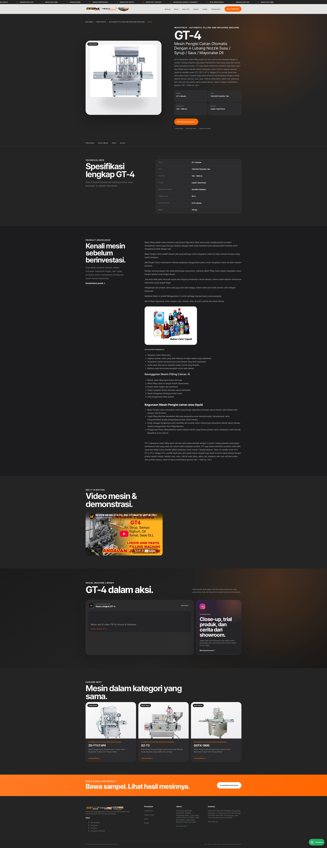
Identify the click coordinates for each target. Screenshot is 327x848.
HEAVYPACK (101, 22)
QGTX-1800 (201, 745)
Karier (146, 819)
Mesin (176, 9)
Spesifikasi (90, 143)
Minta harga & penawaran (186, 122)
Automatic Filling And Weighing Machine (127, 22)
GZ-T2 (145, 745)
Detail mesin (103, 143)
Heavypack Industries (98, 831)
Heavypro (94, 828)
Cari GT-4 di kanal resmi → (99, 629)
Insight (205, 9)
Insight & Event (149, 815)
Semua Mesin (95, 822)
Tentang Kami (215, 9)
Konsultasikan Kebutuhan (229, 785)
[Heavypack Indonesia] (108, 9)
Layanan (196, 9)
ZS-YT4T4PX (97, 745)
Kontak (146, 823)
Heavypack (94, 825)
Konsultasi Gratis (233, 9)
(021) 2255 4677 (181, 826)
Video (114, 143)
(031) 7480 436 (213, 822)
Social (122, 143)
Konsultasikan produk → (95, 283)
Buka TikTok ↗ (185, 605)
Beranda (167, 9)
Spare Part (185, 9)
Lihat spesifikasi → (94, 758)
